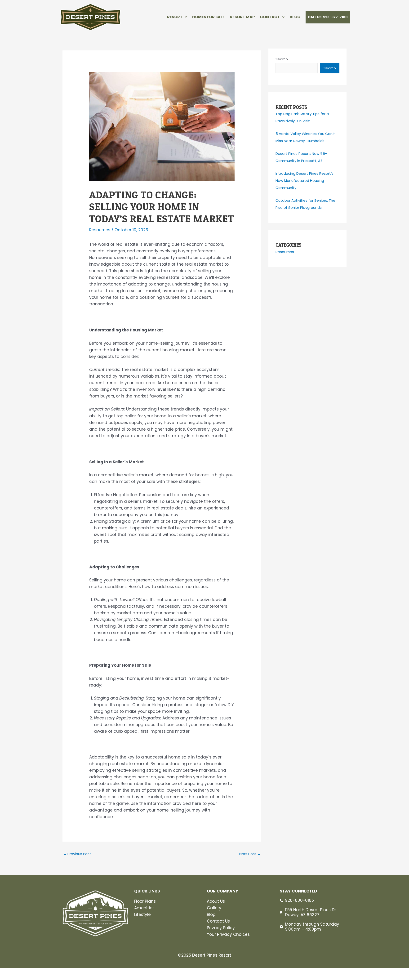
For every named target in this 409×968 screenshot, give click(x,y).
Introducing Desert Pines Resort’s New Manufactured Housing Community (304, 180)
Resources (99, 230)
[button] (177, 17)
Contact (270, 17)
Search (282, 59)
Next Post (250, 853)
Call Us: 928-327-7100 (328, 17)
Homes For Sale (208, 17)
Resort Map (242, 17)
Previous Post (77, 853)
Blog (295, 17)
